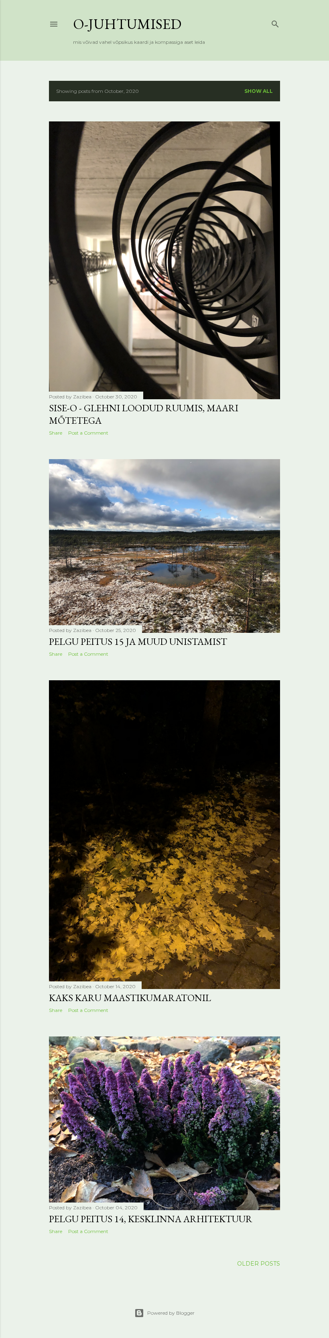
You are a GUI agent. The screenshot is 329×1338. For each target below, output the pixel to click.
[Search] (275, 22)
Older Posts (258, 1263)
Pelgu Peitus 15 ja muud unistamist (138, 641)
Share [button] (55, 433)
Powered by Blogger (171, 1313)
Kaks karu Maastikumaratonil (130, 997)
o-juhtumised (127, 23)
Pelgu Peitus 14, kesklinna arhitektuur (150, 1219)
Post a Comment (88, 433)
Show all (258, 91)
